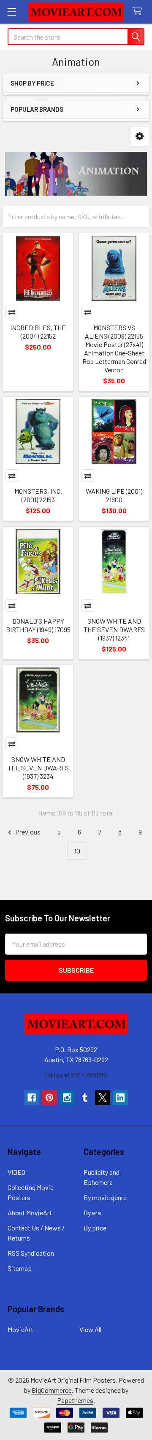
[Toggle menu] (11, 11)
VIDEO (16, 1172)
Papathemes (75, 1400)
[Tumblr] (84, 1097)
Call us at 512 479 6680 (76, 1075)
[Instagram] (67, 1097)
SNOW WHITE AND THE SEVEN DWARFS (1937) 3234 (38, 767)
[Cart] (139, 11)
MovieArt (20, 1329)
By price (95, 1228)
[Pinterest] (49, 1097)
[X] (102, 1097)
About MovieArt (30, 1213)
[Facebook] (31, 1097)
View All (90, 1329)
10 (77, 851)
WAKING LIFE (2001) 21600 (114, 495)
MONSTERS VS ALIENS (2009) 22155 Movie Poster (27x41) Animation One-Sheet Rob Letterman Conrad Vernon (114, 348)
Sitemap (20, 1268)
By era (92, 1213)
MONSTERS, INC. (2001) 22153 (38, 495)
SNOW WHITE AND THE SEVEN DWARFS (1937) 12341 (114, 629)
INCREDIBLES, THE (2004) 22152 (38, 331)
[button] (139, 136)
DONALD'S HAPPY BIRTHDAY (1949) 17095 (38, 625)
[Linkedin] (120, 1097)
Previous (27, 832)
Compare (11, 312)
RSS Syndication (31, 1253)
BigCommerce (52, 1390)
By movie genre (105, 1197)
